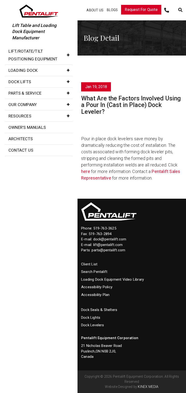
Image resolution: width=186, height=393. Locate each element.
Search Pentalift (94, 272)
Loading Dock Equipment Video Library (112, 279)
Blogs (112, 10)
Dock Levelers (92, 325)
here (85, 171)
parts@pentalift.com (108, 250)
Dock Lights (90, 317)
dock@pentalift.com (109, 239)
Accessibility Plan (95, 295)
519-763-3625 (104, 228)
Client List (89, 264)
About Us (94, 10)
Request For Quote (141, 9)
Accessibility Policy (96, 287)
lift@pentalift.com (108, 245)
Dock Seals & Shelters (99, 310)
